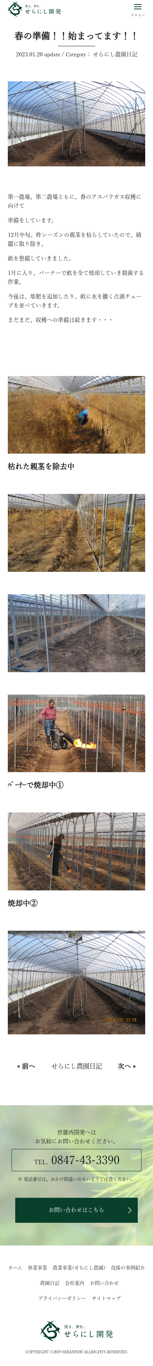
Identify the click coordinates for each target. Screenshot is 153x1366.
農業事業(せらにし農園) (79, 1267)
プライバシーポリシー (62, 1298)
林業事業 (37, 1267)
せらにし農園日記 (115, 54)
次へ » (127, 1066)
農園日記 (49, 1283)
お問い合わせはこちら (76, 1210)
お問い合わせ (104, 1283)
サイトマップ (106, 1298)
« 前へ (26, 1066)
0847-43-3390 (77, 1160)
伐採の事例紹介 (128, 1267)
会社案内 (74, 1283)
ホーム (15, 1267)
